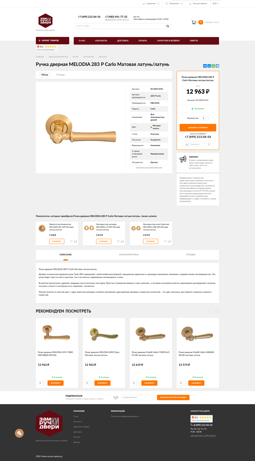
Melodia (103, 57)
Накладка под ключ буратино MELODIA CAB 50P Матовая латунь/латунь (156, 227)
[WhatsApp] (213, 66)
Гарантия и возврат (168, 41)
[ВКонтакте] (205, 66)
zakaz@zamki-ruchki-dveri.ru (117, 20)
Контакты (101, 41)
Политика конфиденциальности (125, 416)
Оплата (143, 41)
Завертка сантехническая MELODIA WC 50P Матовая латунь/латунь (61, 227)
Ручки (76, 57)
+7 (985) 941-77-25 (116, 17)
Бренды (76, 442)
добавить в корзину (198, 127)
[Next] (217, 311)
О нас (82, 41)
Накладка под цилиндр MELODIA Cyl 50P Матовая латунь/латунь (108, 227)
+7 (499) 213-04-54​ (89, 17)
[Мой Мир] (209, 66)
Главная (40, 57)
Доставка (123, 41)
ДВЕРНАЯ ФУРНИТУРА (58, 57)
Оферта (194, 41)
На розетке (88, 57)
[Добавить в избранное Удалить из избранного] (209, 144)
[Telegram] (217, 66)
